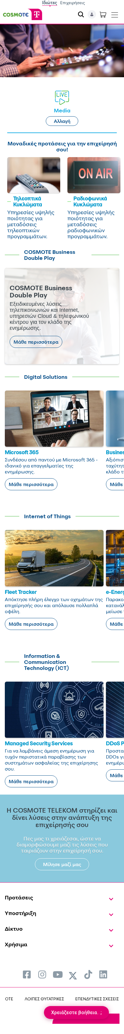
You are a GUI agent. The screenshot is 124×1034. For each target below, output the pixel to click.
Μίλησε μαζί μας (62, 864)
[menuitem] (27, 974)
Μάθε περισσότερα (36, 342)
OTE (9, 998)
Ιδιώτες (49, 2)
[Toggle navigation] (114, 13)
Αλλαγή (62, 121)
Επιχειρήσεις (72, 2)
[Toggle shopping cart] (103, 14)
